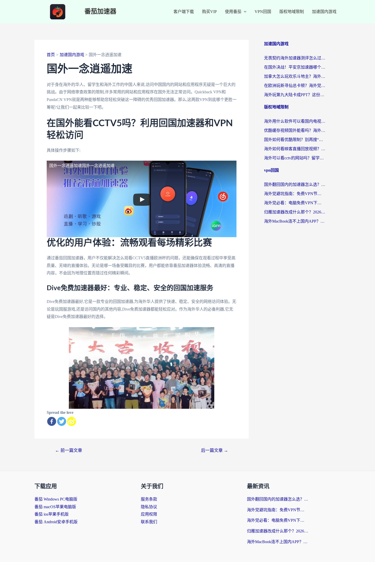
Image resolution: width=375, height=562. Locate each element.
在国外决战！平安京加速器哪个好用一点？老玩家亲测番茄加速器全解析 (294, 67)
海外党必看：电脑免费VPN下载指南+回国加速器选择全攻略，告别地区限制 (294, 203)
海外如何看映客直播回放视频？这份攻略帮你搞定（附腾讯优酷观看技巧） (294, 149)
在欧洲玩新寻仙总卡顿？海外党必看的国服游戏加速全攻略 (294, 85)
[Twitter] (61, 421)
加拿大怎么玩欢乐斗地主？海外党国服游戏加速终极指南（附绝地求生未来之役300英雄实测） (294, 76)
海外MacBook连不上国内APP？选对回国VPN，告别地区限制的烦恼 (294, 221)
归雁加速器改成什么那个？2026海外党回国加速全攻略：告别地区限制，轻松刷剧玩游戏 (294, 212)
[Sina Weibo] (71, 421)
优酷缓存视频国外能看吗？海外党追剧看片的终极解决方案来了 (294, 130)
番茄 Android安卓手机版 (56, 522)
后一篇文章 (214, 450)
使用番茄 (233, 11)
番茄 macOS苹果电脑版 (55, 507)
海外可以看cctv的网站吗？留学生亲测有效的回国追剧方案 (294, 158)
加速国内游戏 (324, 11)
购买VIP (209, 11)
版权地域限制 (291, 11)
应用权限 (149, 514)
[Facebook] (51, 421)
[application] (243, 12)
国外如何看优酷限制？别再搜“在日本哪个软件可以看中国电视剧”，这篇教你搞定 (294, 139)
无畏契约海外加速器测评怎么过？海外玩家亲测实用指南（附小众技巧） (294, 58)
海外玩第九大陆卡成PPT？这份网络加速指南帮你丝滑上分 (294, 95)
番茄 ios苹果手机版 (51, 514)
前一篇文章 (68, 450)
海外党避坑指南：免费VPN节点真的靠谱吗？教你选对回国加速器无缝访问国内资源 (294, 193)
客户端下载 (183, 11)
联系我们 (149, 522)
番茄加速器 (100, 11)
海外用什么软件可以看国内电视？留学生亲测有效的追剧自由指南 (294, 121)
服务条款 (149, 499)
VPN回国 (263, 11)
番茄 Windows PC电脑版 (55, 499)
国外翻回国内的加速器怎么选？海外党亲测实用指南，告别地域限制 (294, 184)
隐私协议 (149, 507)
